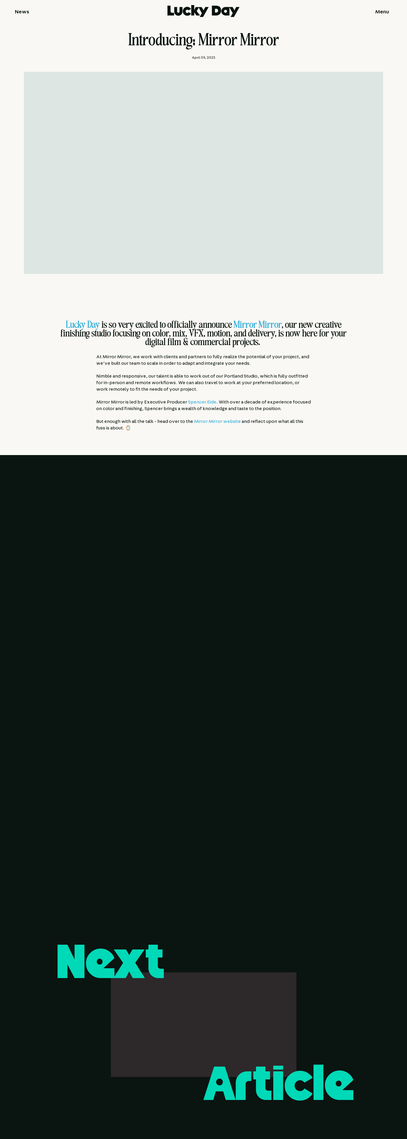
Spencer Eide (202, 402)
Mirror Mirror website (217, 421)
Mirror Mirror (258, 325)
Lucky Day (83, 325)
